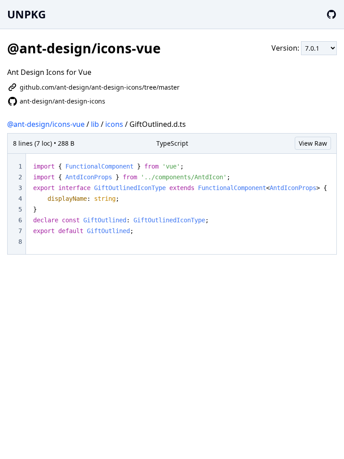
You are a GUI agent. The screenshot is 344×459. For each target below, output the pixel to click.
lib (95, 124)
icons (114, 124)
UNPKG (26, 14)
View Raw (313, 143)
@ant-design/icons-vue (46, 124)
